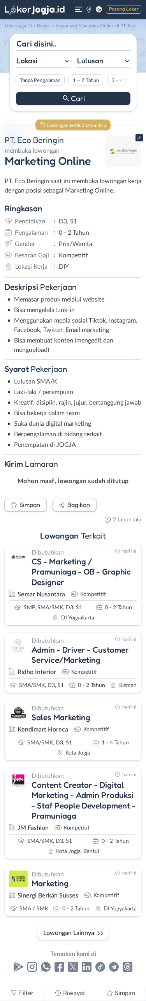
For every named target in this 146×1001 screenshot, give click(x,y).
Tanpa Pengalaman (39, 80)
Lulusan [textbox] (90, 60)
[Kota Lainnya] (89, 9)
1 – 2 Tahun (85, 80)
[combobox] (42, 61)
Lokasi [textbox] (26, 60)
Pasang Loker (124, 9)
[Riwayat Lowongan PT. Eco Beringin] (124, 165)
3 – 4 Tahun (124, 80)
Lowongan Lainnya (68, 933)
